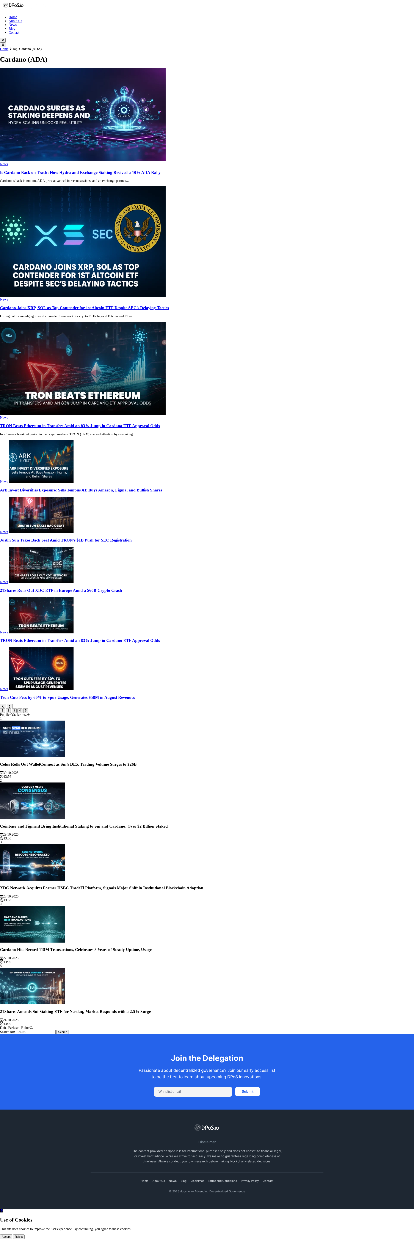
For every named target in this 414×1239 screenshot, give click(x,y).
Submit (247, 1091)
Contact (14, 32)
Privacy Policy (250, 1180)
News (13, 25)
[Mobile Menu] (3, 45)
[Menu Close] (3, 40)
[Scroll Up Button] (1, 1210)
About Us (15, 21)
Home (13, 17)
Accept (6, 1236)
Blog (12, 28)
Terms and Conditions (222, 1180)
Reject (19, 1236)
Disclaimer (197, 1180)
